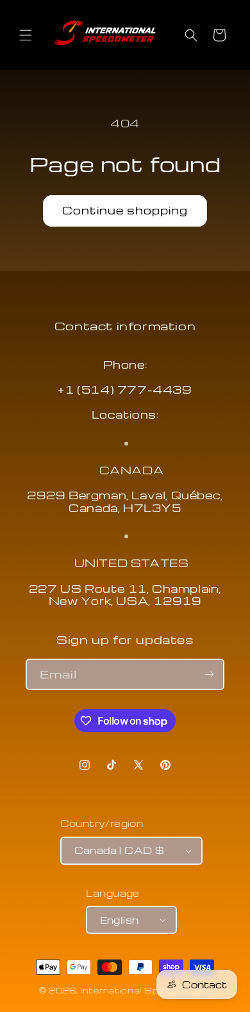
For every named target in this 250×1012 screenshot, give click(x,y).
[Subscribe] (209, 674)
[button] (26, 35)
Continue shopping (125, 210)
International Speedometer (145, 990)
